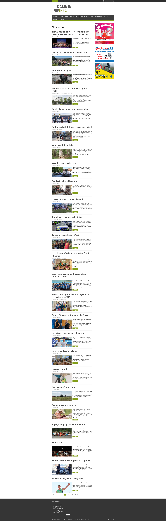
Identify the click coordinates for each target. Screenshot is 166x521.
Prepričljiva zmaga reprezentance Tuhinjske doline (68, 424)
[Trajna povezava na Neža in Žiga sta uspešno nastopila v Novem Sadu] (62, 346)
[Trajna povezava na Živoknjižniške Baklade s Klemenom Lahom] (62, 194)
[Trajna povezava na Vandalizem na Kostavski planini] (62, 158)
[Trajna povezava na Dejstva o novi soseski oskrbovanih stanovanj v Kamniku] (62, 66)
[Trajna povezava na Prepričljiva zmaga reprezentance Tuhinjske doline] (62, 438)
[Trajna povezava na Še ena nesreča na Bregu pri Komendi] (62, 400)
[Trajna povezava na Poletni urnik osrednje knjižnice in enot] (62, 418)
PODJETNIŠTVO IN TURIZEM (96, 16)
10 (72, 494)
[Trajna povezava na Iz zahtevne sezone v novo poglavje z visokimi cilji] (62, 212)
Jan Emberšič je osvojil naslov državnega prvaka (67, 478)
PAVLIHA (105, 16)
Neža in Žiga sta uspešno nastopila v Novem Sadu (68, 333)
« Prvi (54, 494)
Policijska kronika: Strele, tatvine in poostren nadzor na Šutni (72, 127)
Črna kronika (60, 129)
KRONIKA (66, 16)
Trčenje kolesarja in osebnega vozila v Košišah (67, 217)
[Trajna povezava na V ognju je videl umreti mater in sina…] (62, 176)
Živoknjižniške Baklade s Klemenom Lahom (66, 181)
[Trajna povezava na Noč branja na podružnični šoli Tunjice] (62, 364)
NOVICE (61, 16)
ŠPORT (77, 16)
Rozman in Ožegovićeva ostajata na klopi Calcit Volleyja (70, 315)
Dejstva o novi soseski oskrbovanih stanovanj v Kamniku (70, 52)
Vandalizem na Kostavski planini (62, 145)
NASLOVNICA (55, 16)
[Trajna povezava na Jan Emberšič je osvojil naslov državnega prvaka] (62, 492)
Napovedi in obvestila (61, 72)
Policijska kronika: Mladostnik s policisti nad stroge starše (71, 460)
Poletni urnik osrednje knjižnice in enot (64, 405)
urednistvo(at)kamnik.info (58, 508)
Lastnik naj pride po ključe (60, 369)
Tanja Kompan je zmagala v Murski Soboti (65, 235)
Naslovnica (55, 23)
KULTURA (72, 16)
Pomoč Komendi (57, 442)
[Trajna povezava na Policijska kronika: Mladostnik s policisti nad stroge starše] (62, 474)
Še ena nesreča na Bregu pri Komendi (64, 387)
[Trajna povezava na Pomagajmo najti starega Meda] (62, 84)
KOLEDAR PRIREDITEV (85, 16)
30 (77, 494)
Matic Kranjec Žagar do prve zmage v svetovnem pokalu (70, 109)
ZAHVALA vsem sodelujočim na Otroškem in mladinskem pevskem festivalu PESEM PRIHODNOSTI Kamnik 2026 (70, 33)
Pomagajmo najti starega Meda (62, 70)
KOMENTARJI (55, 19)
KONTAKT (62, 19)
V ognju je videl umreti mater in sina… (64, 163)
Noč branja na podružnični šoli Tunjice (64, 351)
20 (75, 494)
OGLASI (59, 54)
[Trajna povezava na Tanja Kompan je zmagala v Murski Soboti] (62, 248)
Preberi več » (75, 47)
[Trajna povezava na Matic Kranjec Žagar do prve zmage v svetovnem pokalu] (62, 122)
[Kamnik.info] (62, 12)
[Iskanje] (113, 1)
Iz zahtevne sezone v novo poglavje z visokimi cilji (68, 199)
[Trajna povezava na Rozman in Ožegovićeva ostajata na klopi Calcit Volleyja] (62, 328)
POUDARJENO (70, 93)
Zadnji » (83, 494)
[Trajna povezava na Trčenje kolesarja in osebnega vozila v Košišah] (62, 230)
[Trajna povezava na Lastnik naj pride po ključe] (62, 382)
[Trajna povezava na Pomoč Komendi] (62, 456)
